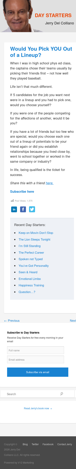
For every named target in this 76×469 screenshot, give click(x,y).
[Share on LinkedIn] (14, 209)
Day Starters (53, 15)
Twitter (35, 444)
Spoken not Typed (31, 259)
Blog (25, 444)
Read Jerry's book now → (38, 408)
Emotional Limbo (30, 278)
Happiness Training (31, 285)
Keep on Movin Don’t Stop (36, 232)
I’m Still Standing (30, 246)
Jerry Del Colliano (59, 22)
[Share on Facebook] (23, 209)
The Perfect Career (31, 252)
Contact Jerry (64, 444)
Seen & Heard (28, 272)
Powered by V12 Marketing (19, 462)
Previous (12, 320)
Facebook (48, 444)
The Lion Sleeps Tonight (34, 239)
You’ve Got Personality (34, 265)
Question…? (27, 292)
